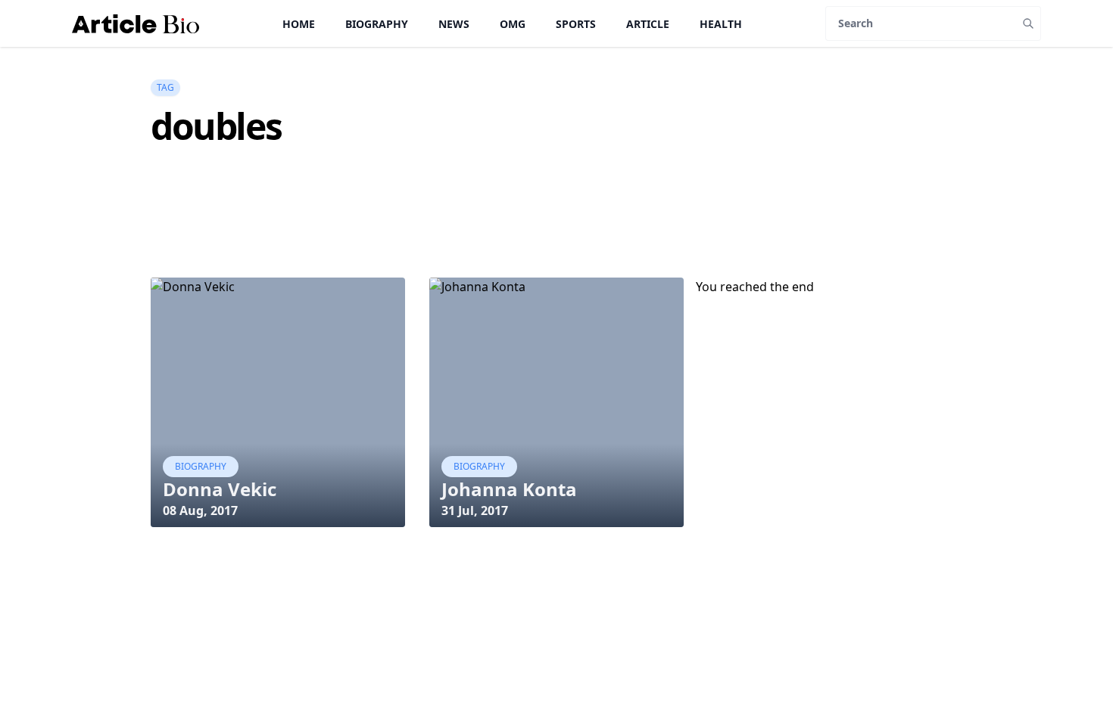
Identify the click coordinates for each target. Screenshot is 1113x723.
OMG (512, 24)
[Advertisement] (426, 239)
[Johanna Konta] (556, 402)
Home (298, 24)
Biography (376, 24)
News (453, 24)
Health (721, 24)
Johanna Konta (509, 488)
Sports (576, 24)
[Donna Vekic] (278, 402)
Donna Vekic (219, 488)
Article (647, 24)
